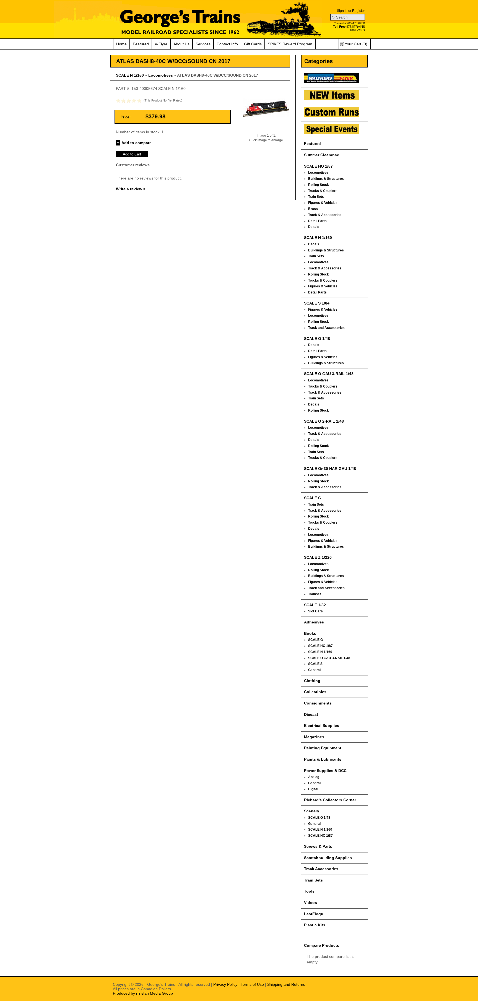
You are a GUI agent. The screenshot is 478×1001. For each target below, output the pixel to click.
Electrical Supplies (321, 725)
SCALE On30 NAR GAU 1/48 (330, 468)
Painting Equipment (322, 748)
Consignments (318, 703)
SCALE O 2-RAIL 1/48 (324, 421)
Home (121, 44)
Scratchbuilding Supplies (328, 858)
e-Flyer (161, 44)
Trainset (314, 594)
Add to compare (136, 143)
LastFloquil (315, 914)
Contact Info (227, 44)
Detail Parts (317, 221)
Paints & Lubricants (322, 759)
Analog (313, 777)
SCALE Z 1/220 (318, 557)
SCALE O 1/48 (317, 338)
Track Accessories (321, 869)
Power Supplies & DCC (325, 770)
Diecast (311, 714)
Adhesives (314, 622)
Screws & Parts (318, 846)
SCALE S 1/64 (316, 303)
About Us (181, 44)
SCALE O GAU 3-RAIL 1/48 (329, 373)
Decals (313, 227)
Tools (309, 891)
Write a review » (131, 189)
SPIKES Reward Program (290, 44)
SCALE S (315, 664)
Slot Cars (315, 611)
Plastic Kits (314, 925)
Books (310, 633)
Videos (310, 902)
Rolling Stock (318, 185)
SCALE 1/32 (315, 605)
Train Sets (316, 197)
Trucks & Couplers (322, 191)
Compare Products (321, 945)
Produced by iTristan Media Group (143, 993)
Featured (141, 44)
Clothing (312, 680)
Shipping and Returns (286, 984)
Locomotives (160, 75)
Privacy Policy (225, 984)
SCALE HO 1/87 (318, 166)
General (314, 670)
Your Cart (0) (356, 44)
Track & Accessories (324, 215)
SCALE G (312, 498)
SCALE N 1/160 (130, 75)
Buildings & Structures (326, 179)
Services (203, 44)
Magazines (314, 737)
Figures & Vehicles (322, 203)
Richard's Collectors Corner (330, 800)
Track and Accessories (326, 328)
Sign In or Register (351, 11)
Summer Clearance (321, 155)
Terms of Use (252, 984)
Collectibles (315, 692)
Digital (313, 789)
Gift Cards (253, 44)
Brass (313, 209)
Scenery (311, 811)
